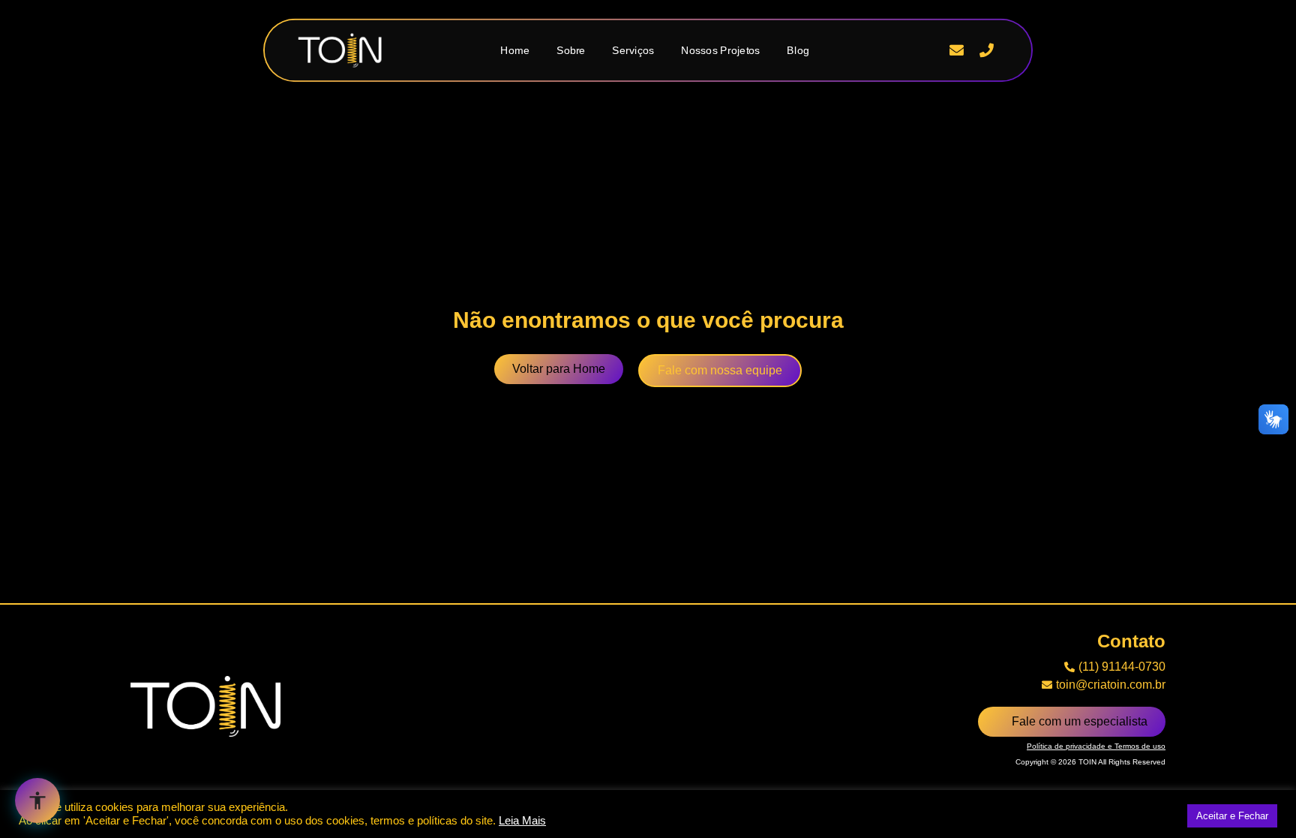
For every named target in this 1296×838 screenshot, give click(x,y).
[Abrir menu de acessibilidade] (37, 800)
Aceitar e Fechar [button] (1232, 815)
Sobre (571, 50)
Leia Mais (522, 821)
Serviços (633, 50)
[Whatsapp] (927, 50)
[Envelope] (957, 50)
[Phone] (986, 50)
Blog (798, 50)
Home (515, 50)
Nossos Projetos (720, 50)
